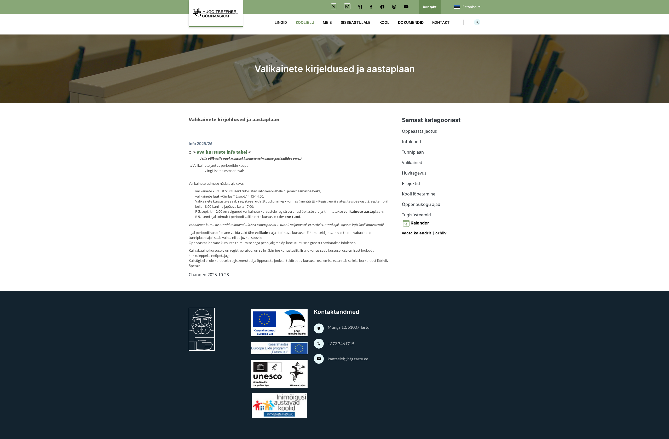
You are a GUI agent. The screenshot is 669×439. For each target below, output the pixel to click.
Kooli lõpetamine (418, 194)
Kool (384, 22)
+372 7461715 (341, 343)
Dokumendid (411, 22)
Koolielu (305, 22)
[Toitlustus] (360, 7)
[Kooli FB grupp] (382, 7)
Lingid (281, 22)
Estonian (470, 7)
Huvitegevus (414, 173)
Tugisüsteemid (416, 215)
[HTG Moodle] (347, 7)
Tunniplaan (413, 152)
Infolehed (411, 142)
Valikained (412, 162)
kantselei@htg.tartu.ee (348, 358)
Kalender (421, 223)
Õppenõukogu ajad (421, 204)
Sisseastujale (356, 22)
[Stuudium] (333, 7)
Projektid (411, 183)
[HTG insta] (394, 7)
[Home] (216, 13)
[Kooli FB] (371, 7)
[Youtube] (406, 7)
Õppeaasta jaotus (419, 131)
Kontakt (430, 7)
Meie (327, 22)
